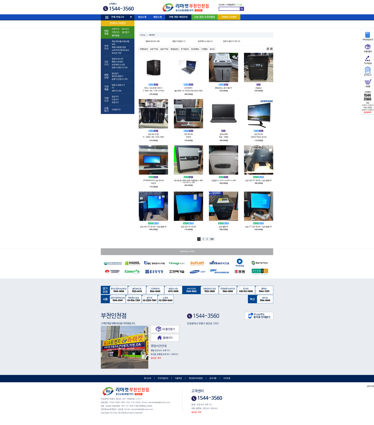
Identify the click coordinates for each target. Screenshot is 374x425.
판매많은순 (144, 49)
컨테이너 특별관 (118, 23)
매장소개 (157, 17)
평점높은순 (175, 49)
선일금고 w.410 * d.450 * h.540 (223, 181)
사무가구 (115, 29)
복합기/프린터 (117, 62)
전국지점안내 (163, 378)
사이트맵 (226, 378)
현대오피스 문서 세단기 (223, 88)
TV (113, 88)
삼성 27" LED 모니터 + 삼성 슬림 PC (258, 227)
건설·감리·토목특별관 (204, 17)
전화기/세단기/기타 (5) (231, 41)
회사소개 (142, 17)
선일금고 (258, 88)
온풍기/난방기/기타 (120, 79)
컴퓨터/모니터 (117, 59)
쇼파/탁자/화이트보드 (120, 50)
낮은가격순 (154, 49)
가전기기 (115, 32)
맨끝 (212, 239)
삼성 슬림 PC (223, 227)
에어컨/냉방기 (117, 76)
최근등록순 (195, 49)
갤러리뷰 (271, 49)
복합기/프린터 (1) (179, 41)
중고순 (212, 49)
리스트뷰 (268, 49)
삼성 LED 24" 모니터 (188, 227)
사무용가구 (116, 110)
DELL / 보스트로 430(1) (153, 88)
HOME (222, 5)
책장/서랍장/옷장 (119, 47)
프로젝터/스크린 (118, 65)
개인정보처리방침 (196, 378)
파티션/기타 (116, 53)
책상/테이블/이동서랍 (120, 41)
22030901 (188, 88)
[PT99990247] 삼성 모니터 (153, 181)
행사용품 (115, 35)
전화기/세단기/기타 (120, 68)
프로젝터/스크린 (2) (205, 41)
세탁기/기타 (116, 91)
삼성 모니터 (258, 134)
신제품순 (204, 49)
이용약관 (178, 378)
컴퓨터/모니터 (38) (153, 41)
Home (142, 35)
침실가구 (115, 97)
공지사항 (212, 378)
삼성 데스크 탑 (153, 134)
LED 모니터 (188, 134)
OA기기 (125, 29)
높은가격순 (164, 49)
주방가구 (115, 102)
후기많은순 (185, 49)
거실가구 (115, 99)
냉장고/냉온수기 (118, 85)
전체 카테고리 (117, 17)
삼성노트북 (224, 134)
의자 (113, 44)
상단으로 (370, 386)
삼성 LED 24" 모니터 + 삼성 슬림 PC (258, 181)
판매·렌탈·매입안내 (178, 17)
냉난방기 (125, 32)
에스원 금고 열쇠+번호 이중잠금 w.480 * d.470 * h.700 (188, 182)
